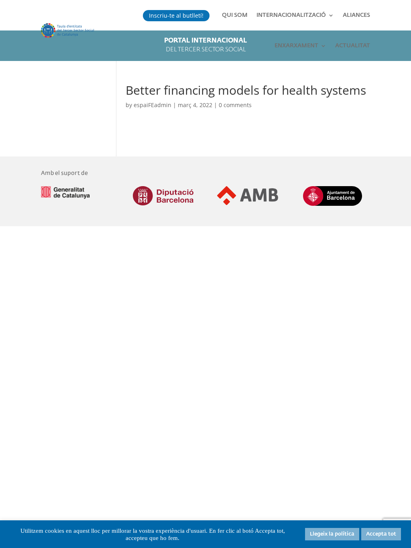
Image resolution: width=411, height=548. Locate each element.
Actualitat (352, 46)
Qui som (235, 15)
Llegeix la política (332, 534)
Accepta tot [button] (381, 534)
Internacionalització (291, 15)
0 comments (235, 105)
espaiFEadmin (152, 105)
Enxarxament (296, 46)
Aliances (356, 15)
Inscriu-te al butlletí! (176, 15)
